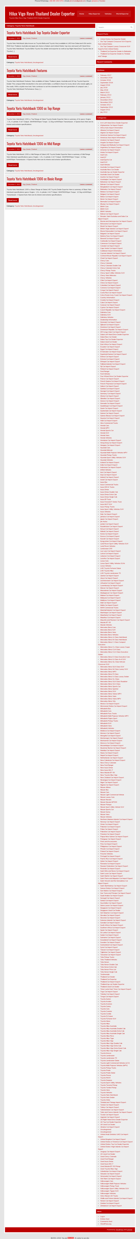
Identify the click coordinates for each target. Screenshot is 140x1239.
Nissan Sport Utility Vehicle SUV (112, 807)
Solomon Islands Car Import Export (113, 920)
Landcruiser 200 (106, 549)
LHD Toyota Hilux (106, 571)
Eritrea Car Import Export (109, 357)
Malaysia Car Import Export (110, 598)
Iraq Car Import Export (108, 475)
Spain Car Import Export (109, 930)
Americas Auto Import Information (112, 137)
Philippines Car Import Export (111, 846)
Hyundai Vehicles (106, 460)
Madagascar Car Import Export (111, 593)
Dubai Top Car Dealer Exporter (111, 339)
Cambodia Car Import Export (110, 241)
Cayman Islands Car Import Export (113, 253)
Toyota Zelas (105, 1100)
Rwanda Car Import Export (110, 868)
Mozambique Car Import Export (111, 745)
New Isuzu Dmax (106, 768)
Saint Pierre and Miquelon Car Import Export (116, 878)
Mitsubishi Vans (106, 726)
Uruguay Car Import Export (110, 1151)
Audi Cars (103, 155)
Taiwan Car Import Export (110, 950)
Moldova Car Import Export (110, 731)
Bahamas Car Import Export (110, 182)
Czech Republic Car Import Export (112, 310)
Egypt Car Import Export (109, 349)
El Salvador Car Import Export (111, 352)
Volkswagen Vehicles (108, 1193)
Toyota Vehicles (106, 1092)
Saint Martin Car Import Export (111, 876)
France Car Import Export (109, 379)
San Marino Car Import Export (111, 891)
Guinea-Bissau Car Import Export (112, 416)
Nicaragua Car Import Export (110, 780)
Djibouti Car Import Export (109, 325)
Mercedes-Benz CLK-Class (110, 649)
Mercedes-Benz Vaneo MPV (110, 694)
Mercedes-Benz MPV (108, 672)
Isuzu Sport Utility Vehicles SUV (112, 509)
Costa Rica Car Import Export (111, 293)
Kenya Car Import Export (109, 529)
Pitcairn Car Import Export (110, 849)
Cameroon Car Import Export (111, 243)
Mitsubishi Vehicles (107, 728)
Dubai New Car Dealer (108, 337)
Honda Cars (104, 425)
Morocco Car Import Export (110, 743)
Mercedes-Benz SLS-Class (110, 684)
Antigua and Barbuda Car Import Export (114, 145)
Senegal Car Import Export (110, 898)
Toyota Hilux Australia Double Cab (112, 1028)
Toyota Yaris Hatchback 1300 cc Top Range (33, 108)
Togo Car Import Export (109, 992)
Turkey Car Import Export (109, 1107)
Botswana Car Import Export (111, 224)
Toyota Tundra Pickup (108, 1088)
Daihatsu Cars (105, 312)
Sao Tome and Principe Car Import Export (115, 893)
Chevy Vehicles (106, 278)
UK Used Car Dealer (107, 1124)
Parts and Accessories (108, 841)
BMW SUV (104, 209)
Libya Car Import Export (109, 578)
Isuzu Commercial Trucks (109, 485)
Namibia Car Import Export (110, 750)
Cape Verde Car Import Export (111, 248)
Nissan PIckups (106, 804)
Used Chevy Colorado (108, 1156)
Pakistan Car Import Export (110, 827)
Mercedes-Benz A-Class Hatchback (113, 637)
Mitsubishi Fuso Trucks (108, 713)
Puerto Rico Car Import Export (111, 859)
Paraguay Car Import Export (110, 839)
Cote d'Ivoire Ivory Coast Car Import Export (116, 295)
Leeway (129, 1230)
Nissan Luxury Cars (107, 797)
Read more (12, 57)
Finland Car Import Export (109, 369)
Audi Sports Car (106, 160)
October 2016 (105, 80)
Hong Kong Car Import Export (111, 443)
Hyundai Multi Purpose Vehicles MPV (113, 453)
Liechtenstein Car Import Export (112, 581)
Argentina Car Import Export (110, 147)
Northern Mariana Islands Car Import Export (116, 819)
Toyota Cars (104, 1009)
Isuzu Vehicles (105, 512)
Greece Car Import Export (109, 401)
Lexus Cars (104, 561)
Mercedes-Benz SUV (108, 691)
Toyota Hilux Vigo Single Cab (111, 1051)
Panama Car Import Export (110, 834)
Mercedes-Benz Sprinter (109, 689)
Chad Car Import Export (109, 258)
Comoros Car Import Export (110, 288)
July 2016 (103, 87)
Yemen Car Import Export (109, 1201)
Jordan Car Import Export (109, 524)
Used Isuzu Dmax (106, 1161)
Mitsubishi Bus (105, 708)
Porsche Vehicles (106, 854)
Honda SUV (104, 433)
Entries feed (104, 1219)
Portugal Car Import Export (110, 856)
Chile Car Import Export (109, 280)
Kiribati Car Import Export (109, 531)
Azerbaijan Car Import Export (111, 179)
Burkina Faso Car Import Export (111, 236)
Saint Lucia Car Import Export (111, 873)
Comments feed (106, 1221)
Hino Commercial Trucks (109, 423)
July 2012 (103, 112)
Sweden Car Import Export (110, 942)
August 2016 (105, 85)
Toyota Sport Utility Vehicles (110, 1083)
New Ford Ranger (106, 765)
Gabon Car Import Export (109, 386)
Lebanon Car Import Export (110, 556)
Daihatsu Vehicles (106, 317)
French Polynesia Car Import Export (113, 384)
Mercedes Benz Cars (108, 627)
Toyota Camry (105, 1006)
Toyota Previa (105, 1075)
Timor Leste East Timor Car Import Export (115, 989)
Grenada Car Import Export (110, 403)
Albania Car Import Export (110, 130)
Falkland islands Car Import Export (112, 364)
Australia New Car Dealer (109, 169)
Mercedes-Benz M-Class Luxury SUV (114, 669)
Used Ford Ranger (107, 1159)
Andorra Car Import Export (110, 140)
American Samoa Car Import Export (113, 135)
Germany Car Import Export (110, 393)
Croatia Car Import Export (109, 300)
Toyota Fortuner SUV (108, 1019)
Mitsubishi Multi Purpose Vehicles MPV (114, 716)
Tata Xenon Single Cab (108, 972)
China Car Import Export (109, 283)
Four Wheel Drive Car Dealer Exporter (114, 376)
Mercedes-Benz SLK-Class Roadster (113, 681)
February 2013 (105, 95)
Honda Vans (104, 435)
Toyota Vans (105, 1090)
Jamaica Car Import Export (110, 517)
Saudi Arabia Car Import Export (111, 896)
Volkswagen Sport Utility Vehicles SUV (114, 1188)
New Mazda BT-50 (107, 772)
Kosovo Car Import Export (110, 536)
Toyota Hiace (105, 1021)
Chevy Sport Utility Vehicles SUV (112, 273)
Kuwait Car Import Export (109, 539)
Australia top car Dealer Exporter (112, 172)
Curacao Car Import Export (110, 305)
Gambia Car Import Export (110, 389)
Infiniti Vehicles (105, 470)
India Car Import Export (108, 465)
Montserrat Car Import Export (111, 740)
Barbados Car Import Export (110, 189)
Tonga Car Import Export (109, 996)
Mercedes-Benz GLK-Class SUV (112, 667)
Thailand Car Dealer (107, 977)
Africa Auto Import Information (111, 128)
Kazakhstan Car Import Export (111, 526)
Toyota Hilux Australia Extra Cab (112, 1031)
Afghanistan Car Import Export (111, 125)
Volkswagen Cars (106, 1181)
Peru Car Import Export (108, 844)
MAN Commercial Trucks (109, 608)
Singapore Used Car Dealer (110, 910)
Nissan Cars (104, 792)
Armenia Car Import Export (110, 150)
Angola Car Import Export (109, 142)
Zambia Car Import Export (109, 1203)
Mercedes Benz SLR (107, 630)
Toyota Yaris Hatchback (23, 62)
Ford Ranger (104, 371)
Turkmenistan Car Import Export (112, 1110)
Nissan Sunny (105, 812)
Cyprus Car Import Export (109, 307)
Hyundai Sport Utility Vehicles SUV (113, 457)
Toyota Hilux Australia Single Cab (112, 1033)
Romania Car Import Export (110, 864)
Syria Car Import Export (109, 947)
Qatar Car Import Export (109, 861)
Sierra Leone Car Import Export (111, 905)
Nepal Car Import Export (109, 755)
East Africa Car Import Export (111, 344)
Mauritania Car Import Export (111, 615)
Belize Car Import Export (109, 197)
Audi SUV (103, 162)
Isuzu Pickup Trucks (107, 507)
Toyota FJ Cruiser (106, 1016)
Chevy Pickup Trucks (108, 270)
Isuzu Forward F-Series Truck (111, 502)
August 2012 (105, 110)
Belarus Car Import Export (109, 192)
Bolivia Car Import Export (109, 214)
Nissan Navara (105, 800)
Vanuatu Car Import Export (110, 1174)
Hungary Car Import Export (110, 445)
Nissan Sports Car (107, 809)
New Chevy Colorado (108, 763)
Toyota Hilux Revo (107, 1036)
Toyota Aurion (105, 999)
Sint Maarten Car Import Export (112, 913)
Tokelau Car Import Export (110, 994)
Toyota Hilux (105, 1024)
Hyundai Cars (105, 448)
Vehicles (108, 14)
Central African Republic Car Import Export (116, 256)
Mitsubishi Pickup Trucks (109, 721)
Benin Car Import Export (109, 199)
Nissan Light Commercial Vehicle (112, 795)
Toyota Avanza (106, 1004)
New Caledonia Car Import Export (112, 760)
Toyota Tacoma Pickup (108, 1085)
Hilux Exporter (94, 14)
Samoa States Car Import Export (112, 888)
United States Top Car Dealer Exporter (114, 1144)
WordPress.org (105, 1224)
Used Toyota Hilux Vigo (109, 1169)
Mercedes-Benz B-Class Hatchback (113, 640)
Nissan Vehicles (106, 817)
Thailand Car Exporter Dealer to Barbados (115, 51)
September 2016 (106, 83)
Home (81, 14)
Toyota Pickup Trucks (108, 1068)
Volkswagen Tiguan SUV (109, 1191)
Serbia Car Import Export (109, 900)
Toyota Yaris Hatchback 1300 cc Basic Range (34, 178)
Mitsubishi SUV (105, 723)
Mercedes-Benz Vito (108, 701)
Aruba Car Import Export (109, 152)
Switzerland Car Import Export (111, 945)
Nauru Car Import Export (109, 753)
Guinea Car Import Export (109, 413)
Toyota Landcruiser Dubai (109, 1060)
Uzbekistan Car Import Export (111, 1171)
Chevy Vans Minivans (108, 275)
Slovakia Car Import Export (110, 915)
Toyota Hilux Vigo (106, 1041)
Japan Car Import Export (109, 519)
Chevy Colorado (106, 263)
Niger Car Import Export (109, 782)
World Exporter (122, 14)
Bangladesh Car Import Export (111, 187)
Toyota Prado (105, 1070)
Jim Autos (103, 521)
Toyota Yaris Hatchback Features (27, 70)
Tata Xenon (104, 962)
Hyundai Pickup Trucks (108, 455)
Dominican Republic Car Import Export (114, 329)
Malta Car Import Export (109, 605)
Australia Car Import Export (110, 167)
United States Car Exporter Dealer (113, 39)
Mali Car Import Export (108, 603)
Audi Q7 (103, 157)
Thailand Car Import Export (110, 982)
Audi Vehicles (105, 165)
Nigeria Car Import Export (109, 785)
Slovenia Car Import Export (110, 918)
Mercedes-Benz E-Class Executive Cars (115, 657)
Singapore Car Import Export (110, 908)
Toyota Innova (105, 1053)
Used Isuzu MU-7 (106, 1164)
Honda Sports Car (107, 430)
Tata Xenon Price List (108, 969)
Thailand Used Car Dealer (109, 987)
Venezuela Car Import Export (111, 1176)
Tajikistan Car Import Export (110, 952)
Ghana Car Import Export (109, 396)
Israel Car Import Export (109, 480)
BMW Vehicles (105, 211)
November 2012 (106, 102)
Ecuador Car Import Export (110, 347)
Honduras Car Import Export (110, 440)
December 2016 (106, 78)
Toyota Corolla (105, 1014)
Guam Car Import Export (109, 408)
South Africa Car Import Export (111, 925)
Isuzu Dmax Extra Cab (108, 494)
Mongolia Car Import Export (110, 736)
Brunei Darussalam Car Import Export (114, 231)
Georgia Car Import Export (110, 391)
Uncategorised (105, 1129)
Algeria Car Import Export (109, 133)
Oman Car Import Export (109, 824)
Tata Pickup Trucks (107, 957)
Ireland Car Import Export (109, 477)
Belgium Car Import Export (110, 194)
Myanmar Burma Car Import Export (113, 748)
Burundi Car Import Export (109, 238)
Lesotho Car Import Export (110, 558)
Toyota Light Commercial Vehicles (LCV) (115, 1063)
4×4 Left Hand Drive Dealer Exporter (114, 123)
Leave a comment (86, 38)
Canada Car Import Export (110, 246)
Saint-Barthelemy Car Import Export (113, 886)
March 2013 (104, 92)
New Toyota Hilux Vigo (108, 775)
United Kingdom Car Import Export (113, 1139)
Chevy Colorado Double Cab (110, 265)
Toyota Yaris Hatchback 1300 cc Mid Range (33, 143)
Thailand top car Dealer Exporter (112, 984)
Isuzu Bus (103, 482)
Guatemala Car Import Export (111, 411)
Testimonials (105, 974)
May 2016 (104, 90)
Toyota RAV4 (105, 1078)
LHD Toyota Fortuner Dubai (110, 568)
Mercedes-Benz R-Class (109, 674)
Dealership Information (108, 320)
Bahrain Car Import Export (110, 184)
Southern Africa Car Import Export (112, 928)
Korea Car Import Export (109, 534)
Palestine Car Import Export (110, 832)
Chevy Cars (104, 261)
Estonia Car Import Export (110, 359)
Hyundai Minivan (106, 450)
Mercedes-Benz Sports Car (110, 686)
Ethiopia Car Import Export (110, 361)
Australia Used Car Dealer (109, 174)
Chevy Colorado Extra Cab (110, 268)
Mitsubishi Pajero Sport (108, 718)
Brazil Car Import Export (109, 226)
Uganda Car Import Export (110, 1117)
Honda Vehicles (106, 438)
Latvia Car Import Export (109, 553)
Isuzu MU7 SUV (106, 504)
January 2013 (105, 97)
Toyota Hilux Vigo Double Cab (111, 1043)
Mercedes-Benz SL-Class (109, 679)
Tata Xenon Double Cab (109, 964)
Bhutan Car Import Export (109, 204)
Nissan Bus (104, 790)
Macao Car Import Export (109, 588)
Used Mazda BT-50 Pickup (110, 1166)
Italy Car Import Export (108, 514)
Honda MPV (104, 428)
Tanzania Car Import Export (110, 955)
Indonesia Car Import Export (110, 467)
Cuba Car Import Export (109, 302)
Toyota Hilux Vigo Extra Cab (110, 1046)
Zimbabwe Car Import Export (111, 1206)
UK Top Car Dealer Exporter (110, 1122)
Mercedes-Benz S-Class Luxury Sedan (114, 676)
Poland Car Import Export (109, 851)
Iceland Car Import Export (109, 462)
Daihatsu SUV (105, 315)
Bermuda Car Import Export (110, 201)
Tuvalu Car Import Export (109, 1115)
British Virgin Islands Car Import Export (114, 229)
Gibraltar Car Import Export (110, 398)
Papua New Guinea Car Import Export (114, 836)
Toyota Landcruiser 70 (108, 1058)
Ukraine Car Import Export (110, 1127)
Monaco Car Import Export (110, 733)
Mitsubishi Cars (105, 711)
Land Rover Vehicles (107, 546)
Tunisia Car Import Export (109, 1105)
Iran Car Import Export (108, 472)
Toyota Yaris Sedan (107, 1097)
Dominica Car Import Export (110, 327)
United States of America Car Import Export (116, 1142)
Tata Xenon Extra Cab (108, 967)
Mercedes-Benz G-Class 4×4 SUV (113, 659)
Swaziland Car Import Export (111, 940)
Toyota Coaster (106, 1011)
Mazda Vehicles (106, 625)
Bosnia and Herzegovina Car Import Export (116, 221)
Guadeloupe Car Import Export (111, 406)
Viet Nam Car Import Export (110, 1179)
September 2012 (106, 107)
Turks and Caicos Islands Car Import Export (116, 1112)
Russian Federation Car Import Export (114, 866)
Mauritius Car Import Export (110, 617)
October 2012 (105, 105)
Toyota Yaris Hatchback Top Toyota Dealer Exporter (38, 32)
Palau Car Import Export (109, 829)
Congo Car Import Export (109, 290)
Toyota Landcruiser (107, 1056)
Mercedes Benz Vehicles (109, 635)
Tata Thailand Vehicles (108, 960)
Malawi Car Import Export (109, 595)
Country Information (107, 297)
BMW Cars (104, 206)
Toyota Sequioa (106, 1080)
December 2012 (106, 100)
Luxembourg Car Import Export (111, 585)
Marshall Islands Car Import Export (113, 610)
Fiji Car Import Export (108, 366)
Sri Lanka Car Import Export (110, 932)
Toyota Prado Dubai (107, 1073)
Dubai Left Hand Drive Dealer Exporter (114, 334)
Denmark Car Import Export (110, 322)
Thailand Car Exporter (108, 979)
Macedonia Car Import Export (111, 590)
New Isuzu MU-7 (106, 770)
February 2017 (105, 75)
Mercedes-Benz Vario (108, 696)
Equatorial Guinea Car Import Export (113, 354)
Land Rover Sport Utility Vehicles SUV (114, 544)
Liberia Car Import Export (109, 576)
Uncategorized (38, 62)
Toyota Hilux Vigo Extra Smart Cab (113, 1048)
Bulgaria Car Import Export (110, 233)
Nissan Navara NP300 (108, 802)
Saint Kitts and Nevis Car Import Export (114, 871)
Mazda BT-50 (105, 622)
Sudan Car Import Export (109, 935)
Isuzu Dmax (104, 489)
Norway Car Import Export (110, 822)
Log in (102, 1216)
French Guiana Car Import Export (112, 381)
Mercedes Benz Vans (108, 632)
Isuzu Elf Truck (105, 499)
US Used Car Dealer (107, 1154)
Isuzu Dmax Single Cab (108, 497)
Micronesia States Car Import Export (113, 706)
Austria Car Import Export (109, 177)
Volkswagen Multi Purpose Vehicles (113, 1183)
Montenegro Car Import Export (111, 738)
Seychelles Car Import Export (111, 903)
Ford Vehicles (105, 374)
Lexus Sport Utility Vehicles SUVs (112, 563)
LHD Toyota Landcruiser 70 (110, 573)
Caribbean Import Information (111, 251)
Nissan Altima (105, 787)
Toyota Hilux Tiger (107, 1038)
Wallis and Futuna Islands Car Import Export (116, 1198)
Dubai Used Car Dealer (108, 342)
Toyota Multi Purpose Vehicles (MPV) (114, 1065)
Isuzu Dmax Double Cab (109, 492)
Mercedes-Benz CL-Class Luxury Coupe (115, 647)
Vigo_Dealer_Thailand (30, 38)
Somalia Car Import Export (110, 923)
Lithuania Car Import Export (110, 583)
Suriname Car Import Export (110, 937)
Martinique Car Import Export (111, 613)
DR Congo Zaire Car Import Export (113, 332)
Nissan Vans (104, 814)
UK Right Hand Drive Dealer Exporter (114, 1120)
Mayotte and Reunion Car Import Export (115, 620)
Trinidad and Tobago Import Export (113, 1102)
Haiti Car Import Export (108, 421)
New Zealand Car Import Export (112, 777)
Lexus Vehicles (105, 566)
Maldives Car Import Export (110, 600)
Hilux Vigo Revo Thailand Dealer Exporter (42, 13)
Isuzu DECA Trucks (107, 487)
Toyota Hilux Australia (108, 1026)
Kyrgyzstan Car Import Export (111, 541)
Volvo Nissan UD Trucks (109, 1196)
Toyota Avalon (105, 1001)
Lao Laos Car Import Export (110, 551)
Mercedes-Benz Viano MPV (110, 699)
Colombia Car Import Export (110, 285)
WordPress (119, 1230)
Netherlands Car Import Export (111, 758)
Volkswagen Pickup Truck (109, 1186)
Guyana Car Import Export (110, 418)
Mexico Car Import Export (109, 704)
